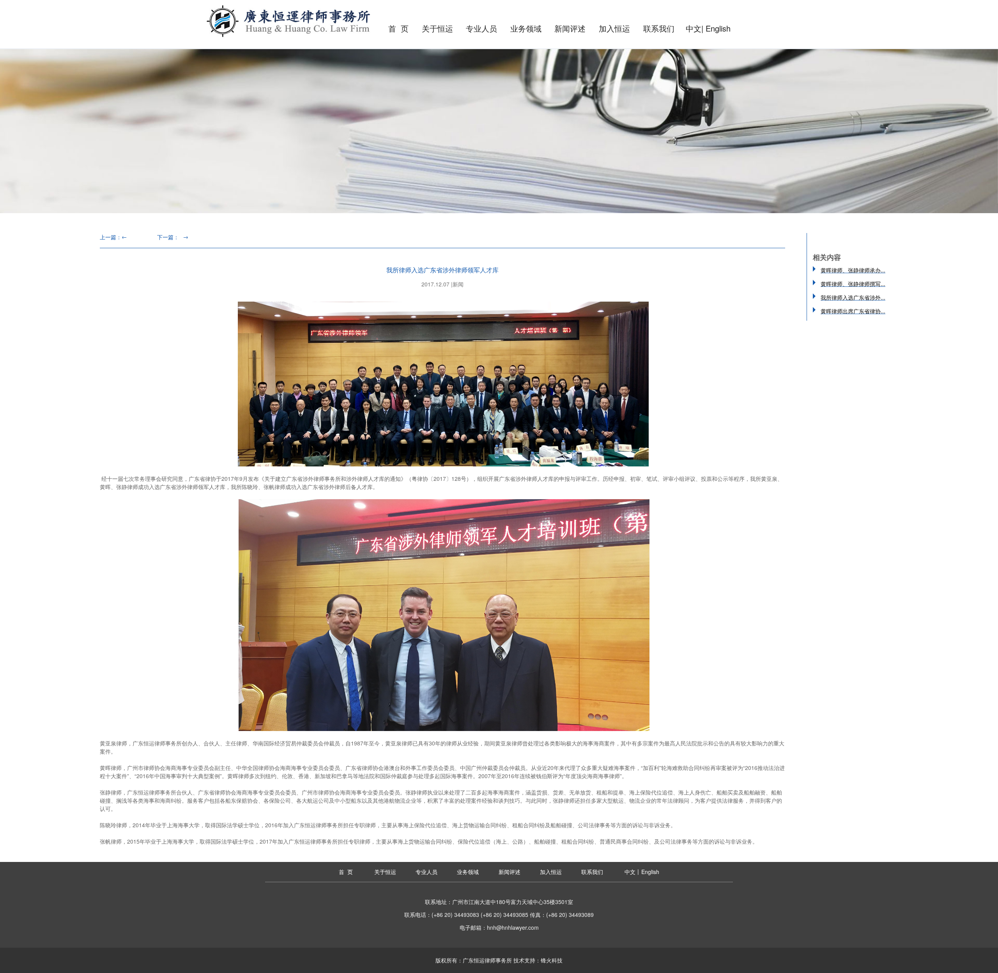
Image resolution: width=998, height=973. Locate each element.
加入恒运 (614, 28)
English (718, 28)
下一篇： (172, 237)
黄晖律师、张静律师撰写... (853, 284)
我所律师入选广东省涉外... (853, 297)
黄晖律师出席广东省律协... (853, 311)
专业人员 (481, 28)
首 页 (398, 28)
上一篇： (113, 237)
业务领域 (525, 28)
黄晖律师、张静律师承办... (853, 270)
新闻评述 (570, 28)
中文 (693, 28)
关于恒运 (437, 28)
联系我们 (658, 28)
